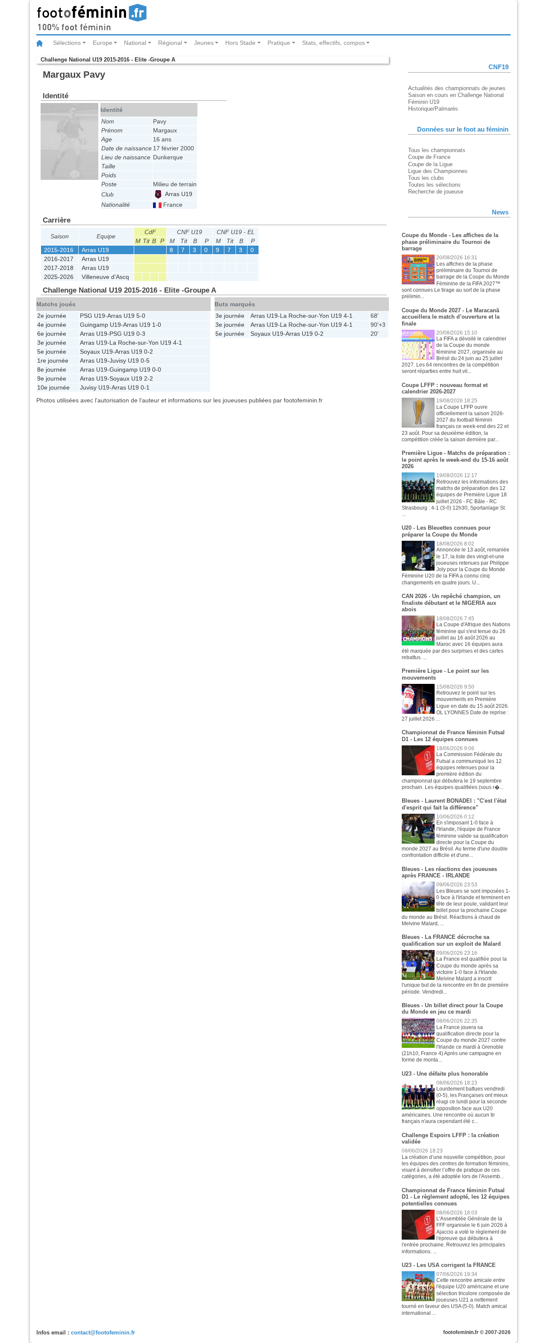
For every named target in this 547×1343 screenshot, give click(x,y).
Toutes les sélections (434, 185)
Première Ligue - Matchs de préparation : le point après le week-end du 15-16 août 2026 (456, 459)
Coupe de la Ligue (430, 164)
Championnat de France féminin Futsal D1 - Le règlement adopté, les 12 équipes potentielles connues (455, 1197)
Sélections (67, 42)
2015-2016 (59, 249)
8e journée (51, 369)
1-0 (156, 324)
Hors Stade (240, 42)
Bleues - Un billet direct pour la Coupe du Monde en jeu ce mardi (452, 1008)
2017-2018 (59, 267)
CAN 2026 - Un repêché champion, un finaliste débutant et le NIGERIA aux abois (451, 603)
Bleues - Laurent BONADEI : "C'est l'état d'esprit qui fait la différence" (454, 804)
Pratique (279, 42)
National (135, 42)
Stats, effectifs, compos (333, 42)
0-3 (140, 333)
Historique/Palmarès (433, 109)
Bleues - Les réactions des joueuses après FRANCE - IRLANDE (449, 872)
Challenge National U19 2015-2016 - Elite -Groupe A (108, 59)
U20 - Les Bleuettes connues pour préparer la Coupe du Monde (446, 531)
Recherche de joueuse (435, 191)
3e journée (51, 342)
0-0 (156, 369)
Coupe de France (429, 157)
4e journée (51, 324)
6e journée (51, 333)
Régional (170, 42)
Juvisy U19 (124, 360)
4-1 (177, 342)
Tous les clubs (426, 178)
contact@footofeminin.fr (103, 1332)
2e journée (51, 315)
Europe (102, 42)
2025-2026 (59, 276)
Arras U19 (177, 194)
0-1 (145, 387)
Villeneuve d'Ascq (105, 276)
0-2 (148, 351)
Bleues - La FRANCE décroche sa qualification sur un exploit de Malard (451, 940)
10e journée (53, 387)
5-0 (140, 315)
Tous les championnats (436, 150)
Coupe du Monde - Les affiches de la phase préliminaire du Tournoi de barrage (450, 242)
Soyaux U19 (96, 351)
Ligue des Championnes (438, 171)
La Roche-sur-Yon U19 (140, 342)
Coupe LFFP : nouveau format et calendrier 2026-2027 (445, 388)
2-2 (148, 378)
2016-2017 (59, 258)
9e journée (51, 378)
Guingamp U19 (100, 324)
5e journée (51, 351)
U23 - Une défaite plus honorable (445, 1073)
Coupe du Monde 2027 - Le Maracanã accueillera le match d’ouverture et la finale (451, 317)
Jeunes (204, 42)
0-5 (145, 360)
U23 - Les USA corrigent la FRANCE (449, 1265)
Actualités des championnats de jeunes (457, 88)
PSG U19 (92, 315)
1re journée (52, 360)
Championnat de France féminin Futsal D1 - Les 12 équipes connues (453, 735)
